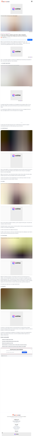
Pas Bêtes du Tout (4, 37)
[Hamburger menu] (31, 1)
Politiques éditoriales (16, 428)
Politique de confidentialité (16, 427)
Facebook (16, 431)
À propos (16, 425)
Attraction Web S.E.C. (15, 417)
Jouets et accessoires (16, 422)
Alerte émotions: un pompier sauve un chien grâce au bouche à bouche (14, 344)
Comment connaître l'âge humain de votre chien (10, 341)
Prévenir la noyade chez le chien (7, 339)
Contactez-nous (16, 429)
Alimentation (16, 420)
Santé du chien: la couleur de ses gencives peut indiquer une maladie (14, 346)
